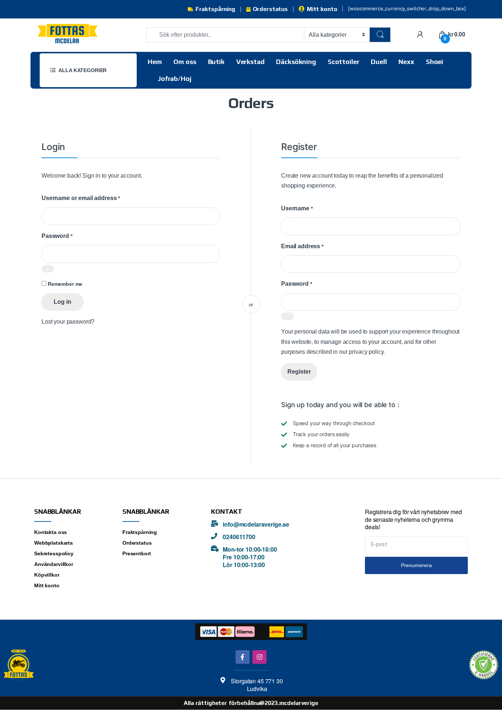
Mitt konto (322, 9)
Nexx (406, 61)
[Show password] (48, 269)
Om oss (184, 61)
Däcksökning (296, 61)
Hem (155, 61)
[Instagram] (259, 657)
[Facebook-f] (242, 657)
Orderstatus (270, 9)
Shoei (434, 61)
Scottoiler (343, 61)
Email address (302, 246)
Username (297, 208)
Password (57, 235)
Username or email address (81, 198)
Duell (379, 61)
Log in (62, 302)
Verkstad (250, 61)
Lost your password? (68, 321)
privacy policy (366, 352)
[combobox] (225, 34)
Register (299, 371)
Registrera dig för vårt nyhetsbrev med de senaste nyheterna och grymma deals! (413, 519)
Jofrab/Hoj (174, 78)
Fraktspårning (215, 9)
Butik (216, 61)
